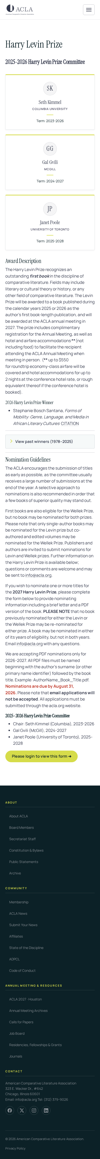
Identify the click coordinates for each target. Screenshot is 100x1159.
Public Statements (23, 861)
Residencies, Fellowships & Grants (35, 1044)
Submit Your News (23, 924)
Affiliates (16, 936)
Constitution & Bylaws (26, 850)
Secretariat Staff (22, 839)
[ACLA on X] (21, 1110)
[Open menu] (89, 9)
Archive (15, 873)
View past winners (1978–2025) (44, 441)
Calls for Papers (21, 1022)
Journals (15, 1056)
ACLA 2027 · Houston (25, 999)
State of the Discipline (26, 947)
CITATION (70, 423)
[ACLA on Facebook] (9, 1110)
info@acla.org (38, 575)
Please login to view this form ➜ (41, 756)
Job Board (17, 1033)
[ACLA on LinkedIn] (46, 1110)
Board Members (21, 827)
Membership (18, 902)
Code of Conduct (22, 970)
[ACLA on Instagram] (34, 1110)
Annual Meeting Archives (28, 1010)
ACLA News (18, 913)
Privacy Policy (15, 1148)
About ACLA (18, 816)
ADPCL (14, 959)
